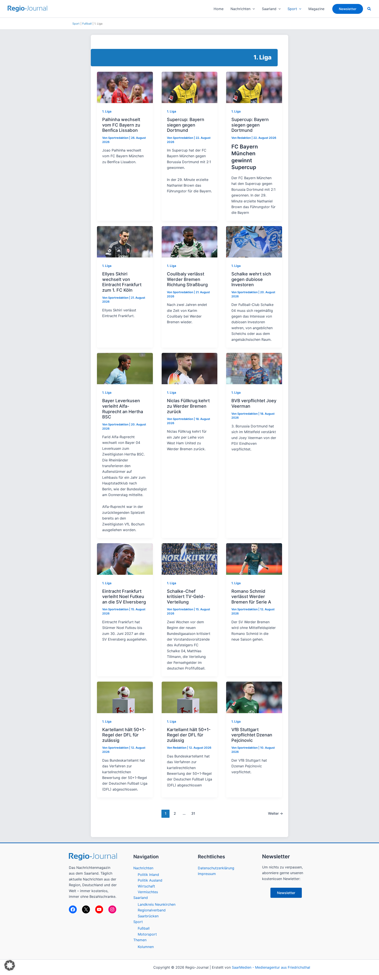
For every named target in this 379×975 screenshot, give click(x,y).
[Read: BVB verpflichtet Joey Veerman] (254, 368)
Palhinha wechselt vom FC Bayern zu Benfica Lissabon (121, 125)
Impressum (207, 873)
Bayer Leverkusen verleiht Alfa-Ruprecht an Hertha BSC (122, 409)
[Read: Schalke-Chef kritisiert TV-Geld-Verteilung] (190, 558)
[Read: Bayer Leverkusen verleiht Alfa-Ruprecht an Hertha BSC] (125, 368)
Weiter (275, 813)
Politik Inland (148, 874)
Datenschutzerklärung (216, 868)
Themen (140, 940)
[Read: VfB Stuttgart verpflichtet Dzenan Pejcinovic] (254, 697)
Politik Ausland (150, 880)
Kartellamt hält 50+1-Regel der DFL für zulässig (124, 735)
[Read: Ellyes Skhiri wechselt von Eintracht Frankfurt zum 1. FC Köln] (125, 241)
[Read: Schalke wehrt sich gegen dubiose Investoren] (254, 241)
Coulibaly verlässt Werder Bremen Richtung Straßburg (187, 279)
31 (193, 813)
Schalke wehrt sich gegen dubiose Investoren (251, 279)
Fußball (87, 23)
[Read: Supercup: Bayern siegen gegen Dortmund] (190, 87)
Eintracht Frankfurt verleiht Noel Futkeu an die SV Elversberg (124, 597)
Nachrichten (143, 868)
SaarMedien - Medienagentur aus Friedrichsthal (271, 967)
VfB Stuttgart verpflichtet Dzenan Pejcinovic (251, 735)
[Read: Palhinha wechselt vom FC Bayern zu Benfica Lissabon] (125, 87)
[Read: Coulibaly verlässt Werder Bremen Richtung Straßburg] (190, 241)
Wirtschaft (146, 886)
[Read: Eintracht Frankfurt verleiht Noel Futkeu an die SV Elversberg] (125, 558)
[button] (252, 9)
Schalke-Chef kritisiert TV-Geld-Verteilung (186, 597)
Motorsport (147, 934)
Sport (76, 23)
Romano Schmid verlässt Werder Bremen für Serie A (251, 597)
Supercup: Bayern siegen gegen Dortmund (185, 125)
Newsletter (286, 893)
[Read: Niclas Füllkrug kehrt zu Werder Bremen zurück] (190, 368)
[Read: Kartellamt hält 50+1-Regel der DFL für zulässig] (125, 697)
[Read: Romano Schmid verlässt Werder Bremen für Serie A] (254, 558)
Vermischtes (148, 892)
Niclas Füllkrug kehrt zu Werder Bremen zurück (188, 406)
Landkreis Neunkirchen (156, 904)
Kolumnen (146, 947)
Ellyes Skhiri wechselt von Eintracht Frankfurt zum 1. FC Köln (121, 282)
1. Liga (106, 111)
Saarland (140, 897)
